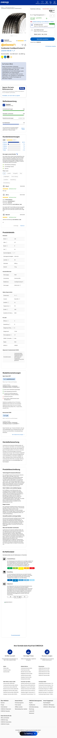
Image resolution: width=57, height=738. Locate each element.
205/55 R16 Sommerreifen (44, 673)
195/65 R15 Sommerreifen (44, 670)
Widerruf (37, 732)
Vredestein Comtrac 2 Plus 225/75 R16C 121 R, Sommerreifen (46, 690)
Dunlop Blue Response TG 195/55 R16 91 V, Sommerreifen (46, 688)
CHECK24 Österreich (6, 709)
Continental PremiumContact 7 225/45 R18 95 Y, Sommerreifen (28, 694)
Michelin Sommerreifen (26, 671)
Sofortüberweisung (33, 707)
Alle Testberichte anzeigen (17, 434)
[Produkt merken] (23, 45)
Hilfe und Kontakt (5, 717)
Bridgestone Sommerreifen (26, 673)
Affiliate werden (18, 707)
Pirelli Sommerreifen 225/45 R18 (10, 687)
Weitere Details (23, 129)
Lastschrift (31, 711)
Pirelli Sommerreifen (25, 670)
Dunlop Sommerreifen (25, 678)
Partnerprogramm (19, 702)
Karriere (3, 702)
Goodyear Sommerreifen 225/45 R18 (10, 694)
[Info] (6, 238)
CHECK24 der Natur (49, 707)
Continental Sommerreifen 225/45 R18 (10, 685)
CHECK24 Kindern (48, 704)
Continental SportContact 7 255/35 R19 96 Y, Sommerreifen (46, 694)
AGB (19, 732)
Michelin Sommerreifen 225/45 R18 (10, 688)
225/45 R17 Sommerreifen (44, 675)
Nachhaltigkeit (46, 702)
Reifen (2, 7)
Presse (2, 704)
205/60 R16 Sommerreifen (44, 668)
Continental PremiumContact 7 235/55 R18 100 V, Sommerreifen (46, 683)
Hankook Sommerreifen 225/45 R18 (10, 692)
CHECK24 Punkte (5, 724)
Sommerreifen (6, 671)
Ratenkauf (31, 713)
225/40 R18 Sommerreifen (44, 671)
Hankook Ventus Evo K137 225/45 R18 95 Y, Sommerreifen (28, 683)
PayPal (30, 702)
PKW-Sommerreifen (9, 7)
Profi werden (18, 704)
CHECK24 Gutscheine (6, 722)
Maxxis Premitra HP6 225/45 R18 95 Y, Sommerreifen (28, 685)
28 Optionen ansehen (50, 46)
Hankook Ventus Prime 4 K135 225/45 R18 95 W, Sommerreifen (28, 690)
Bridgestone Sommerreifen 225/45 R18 (10, 690)
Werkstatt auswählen (42, 39)
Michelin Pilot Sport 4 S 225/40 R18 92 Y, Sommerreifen (46, 692)
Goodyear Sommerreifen (26, 677)
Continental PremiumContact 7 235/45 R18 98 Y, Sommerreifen (46, 685)
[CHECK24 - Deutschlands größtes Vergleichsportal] (5, 3)
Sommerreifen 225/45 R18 (8, 683)
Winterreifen (6, 668)
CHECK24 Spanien (5, 711)
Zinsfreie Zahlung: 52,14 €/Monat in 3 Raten (43, 21)
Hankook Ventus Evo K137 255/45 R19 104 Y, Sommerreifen (46, 687)
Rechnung (31, 709)
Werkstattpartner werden (21, 709)
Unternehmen (4, 707)
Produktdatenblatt (15, 635)
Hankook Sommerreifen (26, 675)
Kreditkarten (32, 704)
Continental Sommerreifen (26, 668)
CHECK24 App (4, 719)
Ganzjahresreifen (7, 670)
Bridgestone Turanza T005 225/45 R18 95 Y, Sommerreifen (28, 687)
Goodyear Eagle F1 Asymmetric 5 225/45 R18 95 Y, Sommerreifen (28, 692)
